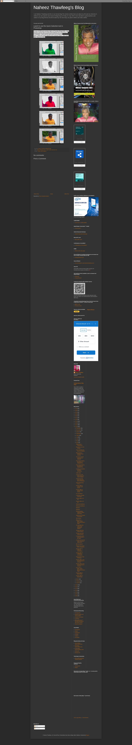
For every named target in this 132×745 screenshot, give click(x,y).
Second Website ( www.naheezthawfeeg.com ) (84, 263)
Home (51, 193)
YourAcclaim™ (78, 228)
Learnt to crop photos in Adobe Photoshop (80, 470)
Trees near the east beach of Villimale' (80, 450)
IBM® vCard (77, 304)
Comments (37, 728)
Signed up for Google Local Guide (80, 516)
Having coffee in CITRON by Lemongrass (79, 554)
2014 (76, 586)
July (77, 437)
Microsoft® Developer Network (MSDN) (79, 659)
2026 (76, 408)
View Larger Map (77, 717)
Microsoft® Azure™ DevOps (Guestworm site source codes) (79, 621)
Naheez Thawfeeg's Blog (59, 7)
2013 (76, 588)
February (78, 580)
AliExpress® (77, 666)
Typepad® (77, 651)
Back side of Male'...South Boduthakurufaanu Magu (80, 521)
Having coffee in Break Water (79, 573)
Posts (36, 726)
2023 (76, 414)
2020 (76, 419)
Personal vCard (78, 305)
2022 (76, 415)
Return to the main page (80, 250)
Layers (47, 149)
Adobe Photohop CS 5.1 (41, 149)
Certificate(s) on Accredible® (81, 245)
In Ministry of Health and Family (80, 496)
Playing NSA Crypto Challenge (80, 557)
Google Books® (78, 278)
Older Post (66, 193)
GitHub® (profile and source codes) (79, 615)
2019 (76, 421)
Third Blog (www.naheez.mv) (78, 646)
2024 (76, 412)
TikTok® (76, 634)
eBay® (76, 667)
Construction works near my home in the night (80, 537)
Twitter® (76, 635)
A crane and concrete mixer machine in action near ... (80, 541)
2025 (76, 410)
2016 (76, 426)
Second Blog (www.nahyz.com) (78, 644)
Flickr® (76, 631)
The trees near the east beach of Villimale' (80, 458)
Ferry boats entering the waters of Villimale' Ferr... (80, 462)
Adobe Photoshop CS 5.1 (80, 483)
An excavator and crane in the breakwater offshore (79, 527)
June (77, 439)
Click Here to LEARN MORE (81, 222)
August (77, 435)
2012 (76, 590)
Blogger (87, 735)
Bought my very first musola (80, 447)
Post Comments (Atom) (44, 196)
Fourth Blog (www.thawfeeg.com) (79, 649)
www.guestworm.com (79, 257)
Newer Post (36, 193)
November (78, 430)
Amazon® (77, 276)
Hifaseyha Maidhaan (80, 504)
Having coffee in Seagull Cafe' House (79, 486)
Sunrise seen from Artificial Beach (80, 531)
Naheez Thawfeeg (79, 372)
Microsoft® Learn (78, 239)
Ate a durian (78, 518)
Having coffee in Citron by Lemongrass (79, 550)
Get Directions (85, 717)
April (77, 442)
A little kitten (78, 472)
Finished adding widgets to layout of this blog (80, 512)
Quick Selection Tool (53, 149)
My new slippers (79, 544)
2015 (76, 584)
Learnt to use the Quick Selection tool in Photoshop (80, 479)
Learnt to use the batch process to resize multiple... (80, 475)
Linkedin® (77, 618)
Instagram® (77, 632)
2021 (76, 417)
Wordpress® (77, 652)
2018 (76, 423)
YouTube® (77, 637)
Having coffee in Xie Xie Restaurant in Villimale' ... (80, 561)
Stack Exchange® (78, 624)
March (77, 579)
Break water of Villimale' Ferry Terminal (79, 454)
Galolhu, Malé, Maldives (42, 151)
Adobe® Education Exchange (81, 234)
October (78, 431)
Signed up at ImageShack (79, 445)
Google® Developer (79, 617)
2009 (76, 595)
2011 (76, 592)
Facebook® (77, 629)
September (78, 433)
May (77, 440)
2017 (76, 424)
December (78, 428)
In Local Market (79, 493)
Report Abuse (90, 309)
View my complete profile (79, 377)
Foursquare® (77, 612)
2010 (76, 593)
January (78, 582)
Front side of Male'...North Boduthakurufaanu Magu (80, 569)
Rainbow (78, 507)
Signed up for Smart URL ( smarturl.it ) (80, 546)
